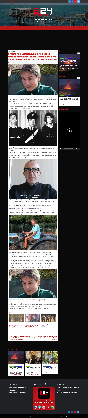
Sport (67, 28)
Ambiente (20, 28)
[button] (69, 130)
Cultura (33, 28)
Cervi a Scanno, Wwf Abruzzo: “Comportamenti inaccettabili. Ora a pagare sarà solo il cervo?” (69, 99)
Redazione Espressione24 (18, 374)
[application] (69, 131)
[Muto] (76, 148)
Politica (55, 28)
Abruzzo (15, 28)
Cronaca (27, 28)
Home (9, 28)
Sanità (62, 28)
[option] (69, 63)
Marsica (50, 28)
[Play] (60, 148)
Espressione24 (44, 19)
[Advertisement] (44, 38)
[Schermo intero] (78, 148)
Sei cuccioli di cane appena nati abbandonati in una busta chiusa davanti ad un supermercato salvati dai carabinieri (45, 337)
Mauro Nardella (18, 62)
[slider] (68, 148)
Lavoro (44, 28)
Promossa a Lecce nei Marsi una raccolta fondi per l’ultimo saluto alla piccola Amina (49, 369)
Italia (39, 28)
